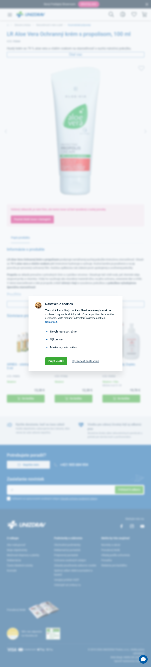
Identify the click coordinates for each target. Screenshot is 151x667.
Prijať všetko (56, 361)
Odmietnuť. (51, 321)
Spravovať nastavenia (85, 361)
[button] (143, 659)
